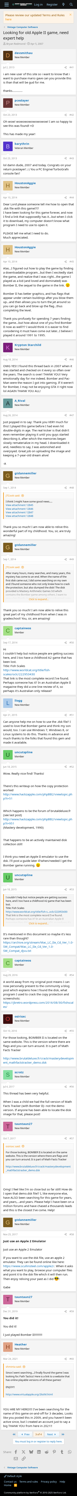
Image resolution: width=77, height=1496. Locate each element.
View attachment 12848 (19, 516)
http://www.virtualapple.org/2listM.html (29, 1394)
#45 (71, 261)
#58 (71, 1234)
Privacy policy (49, 1481)
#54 (71, 975)
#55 (71, 1031)
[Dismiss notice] (70, 15)
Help (62, 1481)
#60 (71, 1359)
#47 (71, 415)
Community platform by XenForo (35, 1492)
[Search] (71, 4)
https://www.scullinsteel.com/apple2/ (28, 1266)
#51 (71, 715)
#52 (71, 766)
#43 (71, 158)
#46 (71, 359)
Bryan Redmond (15, 43)
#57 (71, 1138)
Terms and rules (28, 1481)
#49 (71, 559)
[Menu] (6, 5)
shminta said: (13, 1366)
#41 (71, 67)
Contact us (10, 1481)
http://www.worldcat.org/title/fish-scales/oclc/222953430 (26, 672)
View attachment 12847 (19, 512)
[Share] (65, 67)
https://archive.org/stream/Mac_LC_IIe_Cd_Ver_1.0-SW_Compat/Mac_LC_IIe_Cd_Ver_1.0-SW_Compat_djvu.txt (38, 946)
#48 (71, 487)
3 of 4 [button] (38, 1434)
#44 (71, 197)
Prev (27, 1434)
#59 (71, 1311)
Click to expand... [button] (39, 599)
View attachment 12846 (19, 509)
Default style (14, 1476)
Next (50, 1434)
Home (7, 1485)
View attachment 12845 (19, 505)
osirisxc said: (13, 1146)
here (8, 19)
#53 (71, 889)
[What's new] (63, 4)
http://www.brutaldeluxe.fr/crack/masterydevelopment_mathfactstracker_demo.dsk (38, 1060)
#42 (71, 115)
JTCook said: (13, 495)
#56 (71, 1086)
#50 (71, 642)
